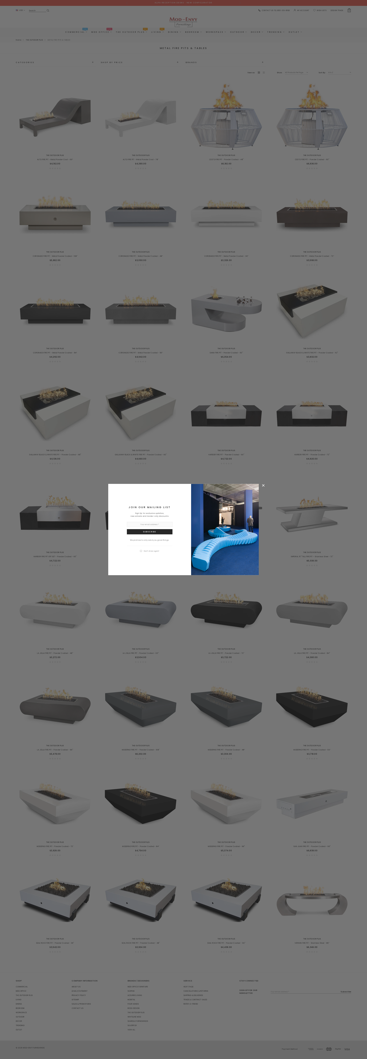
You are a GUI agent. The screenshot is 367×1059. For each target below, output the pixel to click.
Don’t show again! (151, 551)
